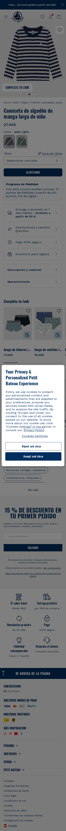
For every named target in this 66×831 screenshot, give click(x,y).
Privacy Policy (34, 430)
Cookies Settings (35, 436)
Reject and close (31, 446)
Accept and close (33, 456)
